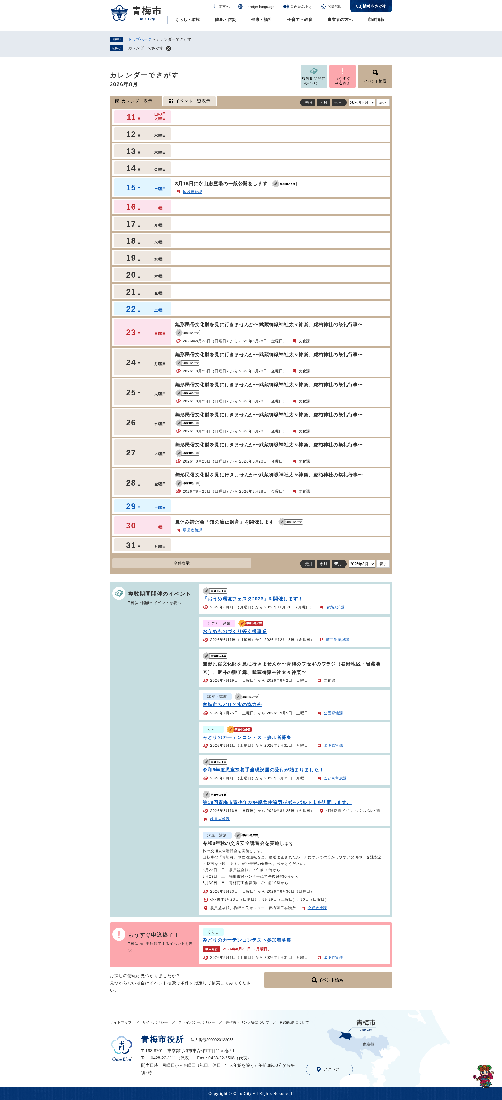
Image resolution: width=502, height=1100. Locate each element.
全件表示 (182, 563)
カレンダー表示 (137, 101)
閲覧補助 (335, 6)
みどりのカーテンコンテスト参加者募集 (247, 737)
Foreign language (260, 6)
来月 (338, 102)
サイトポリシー (155, 1022)
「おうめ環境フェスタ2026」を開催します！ (253, 598)
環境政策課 (192, 530)
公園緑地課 (333, 713)
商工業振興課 (337, 639)
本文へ (224, 6)
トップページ (140, 39)
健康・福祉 (261, 19)
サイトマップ (121, 1022)
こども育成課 (335, 778)
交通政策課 (317, 908)
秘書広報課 (220, 819)
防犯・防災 (225, 19)
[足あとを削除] (169, 48)
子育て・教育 (299, 19)
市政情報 (376, 19)
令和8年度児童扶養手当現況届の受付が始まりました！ (263, 769)
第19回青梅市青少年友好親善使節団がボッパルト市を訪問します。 (277, 802)
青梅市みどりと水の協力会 (232, 704)
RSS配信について (294, 1022)
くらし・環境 (187, 19)
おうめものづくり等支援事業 (235, 631)
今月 (323, 102)
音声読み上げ (301, 6)
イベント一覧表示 (192, 101)
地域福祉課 (192, 192)
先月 (309, 102)
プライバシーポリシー (196, 1022)
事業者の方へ (340, 19)
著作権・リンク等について (247, 1022)
